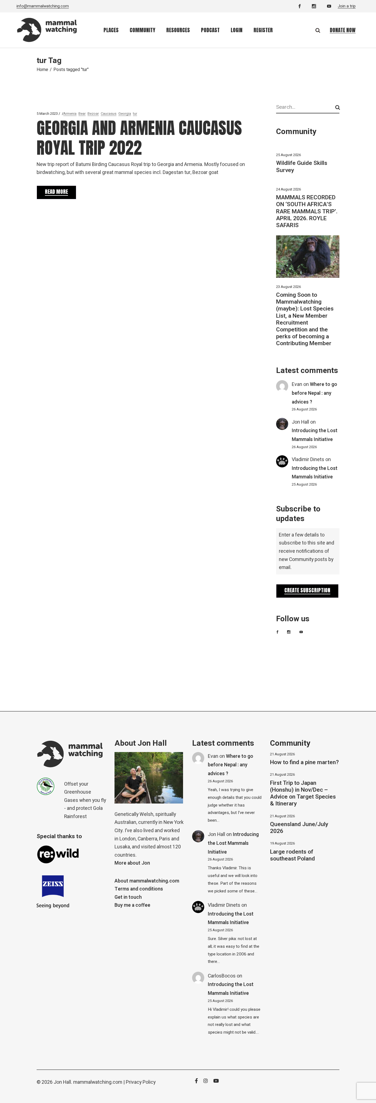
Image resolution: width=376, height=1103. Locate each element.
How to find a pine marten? (304, 762)
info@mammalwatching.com (43, 6)
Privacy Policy (141, 1082)
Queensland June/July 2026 (299, 827)
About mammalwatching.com (147, 881)
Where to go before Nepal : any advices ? (314, 393)
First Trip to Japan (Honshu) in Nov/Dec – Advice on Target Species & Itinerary (303, 793)
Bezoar (93, 113)
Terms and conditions (139, 889)
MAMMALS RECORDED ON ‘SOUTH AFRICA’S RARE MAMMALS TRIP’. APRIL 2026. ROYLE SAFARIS (306, 211)
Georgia (124, 113)
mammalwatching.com (97, 1082)
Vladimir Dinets (308, 459)
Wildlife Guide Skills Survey (301, 166)
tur (135, 113)
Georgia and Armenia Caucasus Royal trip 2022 (139, 137)
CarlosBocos (222, 976)
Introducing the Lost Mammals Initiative (233, 843)
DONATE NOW (343, 30)
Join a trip (347, 6)
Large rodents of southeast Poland (292, 855)
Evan (297, 384)
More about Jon (132, 863)
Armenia (70, 113)
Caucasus (108, 113)
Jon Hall (300, 422)
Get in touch (128, 897)
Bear (82, 113)
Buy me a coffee (132, 905)
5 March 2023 (47, 113)
